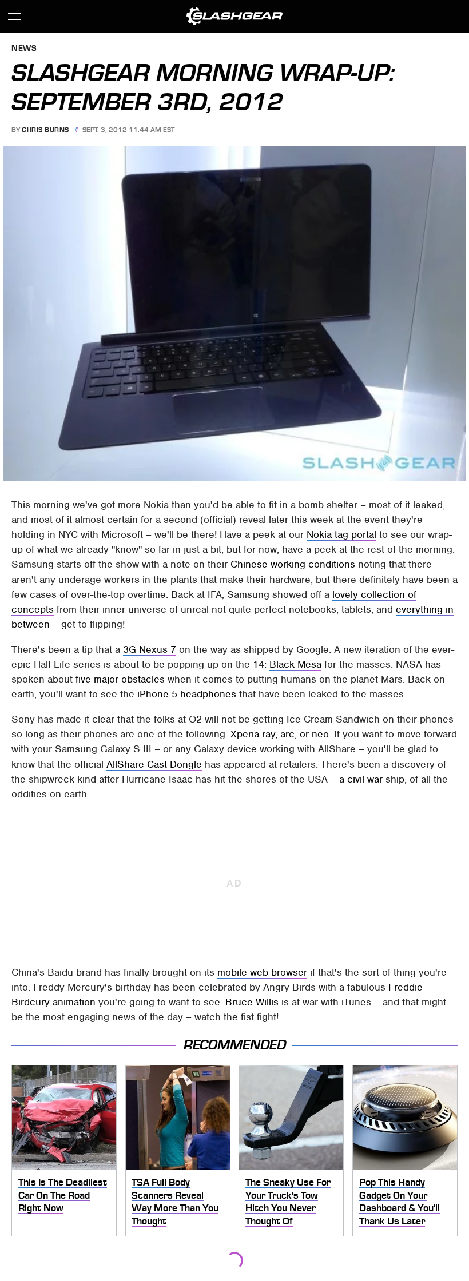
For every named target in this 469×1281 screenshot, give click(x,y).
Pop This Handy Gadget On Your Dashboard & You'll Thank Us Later (399, 1201)
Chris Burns (45, 130)
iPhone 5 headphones (186, 694)
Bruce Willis (252, 1002)
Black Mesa (295, 664)
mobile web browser (262, 972)
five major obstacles (120, 679)
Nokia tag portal (341, 534)
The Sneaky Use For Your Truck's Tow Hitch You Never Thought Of (288, 1201)
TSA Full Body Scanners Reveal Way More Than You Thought (175, 1201)
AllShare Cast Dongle (154, 764)
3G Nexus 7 (149, 649)
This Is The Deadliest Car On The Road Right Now (62, 1195)
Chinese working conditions (292, 564)
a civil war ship (371, 779)
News (24, 49)
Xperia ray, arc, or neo (279, 734)
